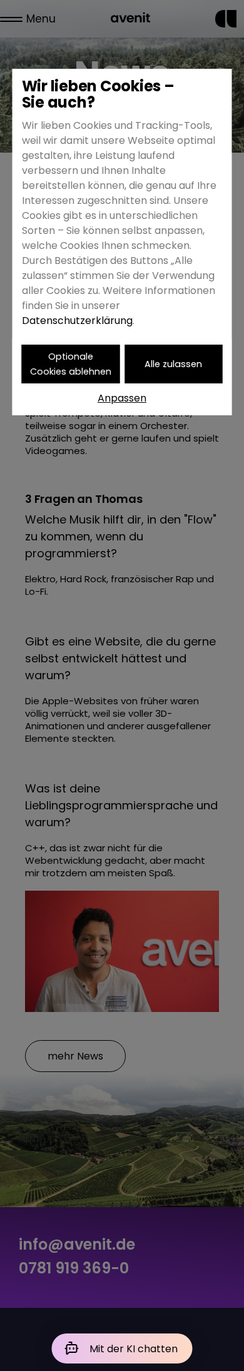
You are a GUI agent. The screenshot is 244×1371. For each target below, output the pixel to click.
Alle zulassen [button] (173, 364)
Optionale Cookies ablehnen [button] (70, 364)
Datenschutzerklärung (77, 320)
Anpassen (122, 398)
